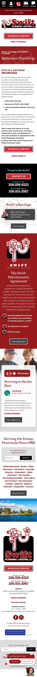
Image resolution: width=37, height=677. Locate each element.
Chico (30, 466)
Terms (30, 634)
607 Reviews (23, 373)
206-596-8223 (18, 4)
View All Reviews (13, 419)
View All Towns (18, 493)
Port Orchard (11, 481)
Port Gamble (24, 475)
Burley (24, 466)
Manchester (20, 472)
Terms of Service (19, 633)
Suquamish (19, 487)
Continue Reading (12, 413)
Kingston (9, 472)
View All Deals (18, 226)
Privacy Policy (13, 633)
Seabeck (28, 484)
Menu (4, 6)
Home (3, 52)
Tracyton (29, 487)
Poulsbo (9, 484)
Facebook (15, 617)
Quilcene (18, 484)
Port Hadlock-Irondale (12, 478)
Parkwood (12, 475)
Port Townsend (25, 481)
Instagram (21, 617)
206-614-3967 (18, 191)
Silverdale (8, 487)
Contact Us (18, 176)
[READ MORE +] (18, 156)
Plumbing (12, 52)
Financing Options (18, 602)
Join (31, 649)
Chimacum (8, 469)
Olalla (29, 472)
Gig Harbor (19, 469)
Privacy (27, 634)
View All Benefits (18, 341)
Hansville (30, 469)
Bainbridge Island (11, 466)
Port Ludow (29, 478)
